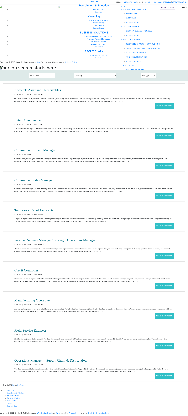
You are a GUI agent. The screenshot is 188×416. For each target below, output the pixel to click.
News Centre (11, 401)
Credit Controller (26, 270)
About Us (10, 390)
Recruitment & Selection (15, 393)
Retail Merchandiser (28, 120)
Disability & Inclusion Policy (99, 413)
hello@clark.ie (181, 2)
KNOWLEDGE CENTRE (135, 70)
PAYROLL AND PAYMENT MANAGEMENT (143, 48)
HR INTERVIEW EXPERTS (136, 53)
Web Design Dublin (45, 413)
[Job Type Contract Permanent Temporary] (148, 75)
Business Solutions (13, 398)
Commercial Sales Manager (33, 180)
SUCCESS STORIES (133, 22)
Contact (9, 403)
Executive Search (13, 395)
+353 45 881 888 (169, 2)
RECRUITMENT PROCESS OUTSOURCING (143, 44)
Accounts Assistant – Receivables (37, 90)
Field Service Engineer (30, 330)
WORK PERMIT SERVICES (136, 57)
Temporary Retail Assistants (33, 210)
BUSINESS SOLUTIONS (130, 40)
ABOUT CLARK (127, 66)
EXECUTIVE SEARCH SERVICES (139, 31)
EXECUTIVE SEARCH (130, 26)
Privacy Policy (74, 413)
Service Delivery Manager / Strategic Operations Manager (54, 240)
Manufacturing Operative (32, 300)
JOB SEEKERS (131, 13)
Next (18, 385)
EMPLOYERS (131, 18)
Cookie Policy (12, 406)
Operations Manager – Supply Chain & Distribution (50, 360)
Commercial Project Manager (34, 150)
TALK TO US (181, 7)
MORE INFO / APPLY (164, 105)
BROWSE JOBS (167, 7)
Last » (22, 385)
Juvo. (58, 413)
